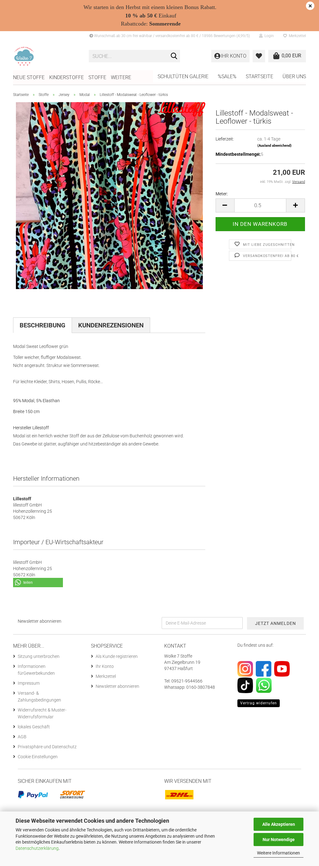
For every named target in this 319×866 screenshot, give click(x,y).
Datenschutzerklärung (37, 848)
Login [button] (268, 36)
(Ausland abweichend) (274, 146)
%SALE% (227, 76)
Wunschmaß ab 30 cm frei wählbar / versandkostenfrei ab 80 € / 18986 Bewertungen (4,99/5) (171, 36)
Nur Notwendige (279, 839)
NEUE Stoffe (29, 77)
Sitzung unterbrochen (39, 656)
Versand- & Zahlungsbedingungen (39, 696)
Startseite (259, 76)
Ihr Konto (105, 666)
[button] (225, 205)
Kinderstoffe (66, 77)
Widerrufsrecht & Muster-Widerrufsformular (42, 713)
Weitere (121, 77)
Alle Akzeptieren (278, 824)
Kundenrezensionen (111, 325)
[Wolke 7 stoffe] (46, 56)
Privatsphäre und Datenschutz (47, 746)
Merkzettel (296, 36)
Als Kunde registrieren (117, 656)
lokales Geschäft (34, 726)
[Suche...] (174, 56)
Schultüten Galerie (183, 76)
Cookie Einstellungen (38, 756)
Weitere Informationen (278, 852)
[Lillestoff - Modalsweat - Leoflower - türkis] (109, 195)
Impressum (29, 683)
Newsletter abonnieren (117, 686)
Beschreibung (42, 325)
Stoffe (97, 77)
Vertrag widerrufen (258, 703)
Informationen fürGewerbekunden (36, 670)
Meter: (222, 193)
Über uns (294, 76)
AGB (22, 736)
